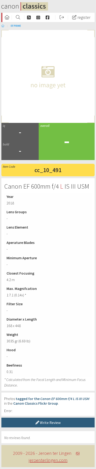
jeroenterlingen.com (48, 460)
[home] (2, 25)
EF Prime (16, 25)
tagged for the (52, 398)
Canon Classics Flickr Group (35, 403)
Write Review (50, 422)
